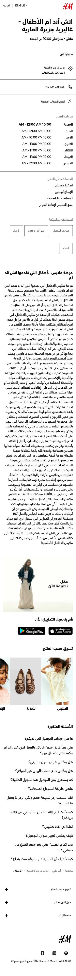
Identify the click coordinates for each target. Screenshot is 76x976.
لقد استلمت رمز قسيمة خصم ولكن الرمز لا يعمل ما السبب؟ (40, 800)
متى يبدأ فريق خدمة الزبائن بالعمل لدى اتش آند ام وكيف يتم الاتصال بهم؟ (38, 750)
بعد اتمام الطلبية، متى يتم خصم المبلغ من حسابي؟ (44, 847)
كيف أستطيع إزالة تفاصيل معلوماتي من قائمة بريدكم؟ (41, 815)
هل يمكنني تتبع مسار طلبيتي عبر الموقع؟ (44, 771)
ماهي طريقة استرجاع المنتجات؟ (50, 788)
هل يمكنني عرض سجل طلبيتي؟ (50, 762)
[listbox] (38, 684)
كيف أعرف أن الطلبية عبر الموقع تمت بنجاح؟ (42, 859)
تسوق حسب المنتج (60, 889)
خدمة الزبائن (64, 915)
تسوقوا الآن (66, 54)
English (21, 5)
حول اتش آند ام (63, 902)
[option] (57, 684)
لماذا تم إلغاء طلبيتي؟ (57, 826)
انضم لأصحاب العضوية (53, 101)
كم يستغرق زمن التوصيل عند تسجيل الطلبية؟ (41, 779)
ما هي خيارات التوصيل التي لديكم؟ (49, 738)
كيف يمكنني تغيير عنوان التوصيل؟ (49, 835)
